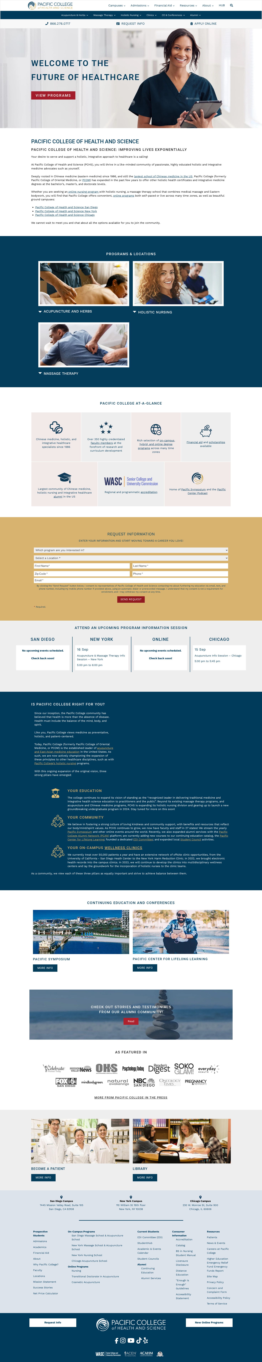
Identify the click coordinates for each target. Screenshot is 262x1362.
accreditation (149, 492)
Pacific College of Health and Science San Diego (66, 207)
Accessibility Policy (218, 1297)
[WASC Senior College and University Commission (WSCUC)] (110, 1353)
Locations (39, 1276)
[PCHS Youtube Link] (131, 1342)
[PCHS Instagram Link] (123, 1342)
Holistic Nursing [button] (155, 312)
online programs (123, 195)
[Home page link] (50, 6)
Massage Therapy (103, 15)
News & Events (216, 1243)
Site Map (212, 1276)
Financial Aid (163, 5)
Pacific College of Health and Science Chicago (65, 215)
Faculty (37, 1270)
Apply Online (205, 23)
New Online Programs (209, 1322)
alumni (58, 496)
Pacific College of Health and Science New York (66, 211)
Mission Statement (44, 1281)
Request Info (52, 1322)
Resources (187, 5)
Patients (212, 1237)
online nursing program (83, 191)
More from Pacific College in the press (131, 1097)
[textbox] (82, 566)
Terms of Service (217, 1303)
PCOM (86, 180)
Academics (39, 1247)
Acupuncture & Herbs (73, 15)
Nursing (76, 1270)
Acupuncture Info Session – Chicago (218, 655)
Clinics (150, 15)
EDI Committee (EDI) (150, 1237)
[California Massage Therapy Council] (161, 1354)
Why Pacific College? (45, 1264)
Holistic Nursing (129, 15)
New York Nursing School (87, 1255)
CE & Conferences (172, 15)
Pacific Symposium (193, 489)
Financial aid (194, 442)
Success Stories (43, 1287)
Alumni (194, 15)
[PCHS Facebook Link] (117, 1342)
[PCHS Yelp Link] (145, 1342)
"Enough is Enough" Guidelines (182, 1284)
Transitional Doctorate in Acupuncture (95, 1276)
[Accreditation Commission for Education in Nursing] (131, 1353)
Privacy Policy (215, 1282)
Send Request (131, 599)
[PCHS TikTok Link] (139, 1342)
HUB (222, 5)
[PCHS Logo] (131, 1326)
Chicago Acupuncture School (89, 1260)
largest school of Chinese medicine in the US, (163, 176)
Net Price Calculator (45, 1293)
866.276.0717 (60, 23)
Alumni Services (151, 1278)
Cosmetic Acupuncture (86, 1282)
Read (131, 1021)
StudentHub (144, 1243)
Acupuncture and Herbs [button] (68, 311)
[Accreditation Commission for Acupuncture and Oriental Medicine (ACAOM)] (147, 1353)
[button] (232, 6)
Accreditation (184, 1239)
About (206, 5)
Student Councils (148, 1258)
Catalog (180, 1245)
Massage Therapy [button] (61, 373)
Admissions (138, 5)
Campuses (115, 5)
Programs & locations (131, 254)
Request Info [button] (133, 23)
